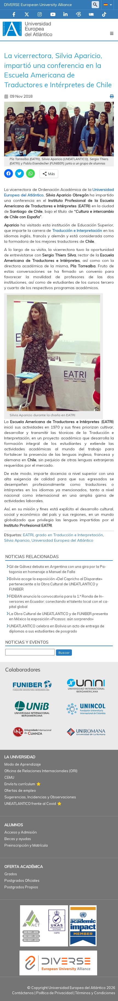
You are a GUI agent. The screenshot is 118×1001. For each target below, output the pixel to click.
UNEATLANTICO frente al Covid (30, 803)
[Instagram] (40, 14)
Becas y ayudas (17, 839)
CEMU (9, 777)
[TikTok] (104, 14)
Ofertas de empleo (20, 790)
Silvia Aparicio (17, 540)
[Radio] (91, 14)
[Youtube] (52, 14)
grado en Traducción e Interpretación (69, 534)
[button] (107, 4)
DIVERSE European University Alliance (38, 4)
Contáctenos (23, 993)
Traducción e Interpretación (77, 230)
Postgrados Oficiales (22, 880)
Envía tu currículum (19, 784)
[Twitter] (26, 14)
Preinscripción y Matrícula (26, 845)
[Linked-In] (65, 14)
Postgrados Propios (21, 887)
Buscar (63, 653)
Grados (10, 874)
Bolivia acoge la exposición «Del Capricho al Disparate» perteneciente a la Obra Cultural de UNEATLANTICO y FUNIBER (55, 584)
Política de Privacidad (54, 993)
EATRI (28, 534)
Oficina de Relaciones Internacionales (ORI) (40, 771)
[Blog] (78, 14)
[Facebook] (13, 14)
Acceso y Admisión (20, 832)
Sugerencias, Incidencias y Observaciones (40, 797)
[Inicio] (27, 28)
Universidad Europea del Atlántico (62, 540)
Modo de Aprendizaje (22, 764)
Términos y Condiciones (95, 993)
